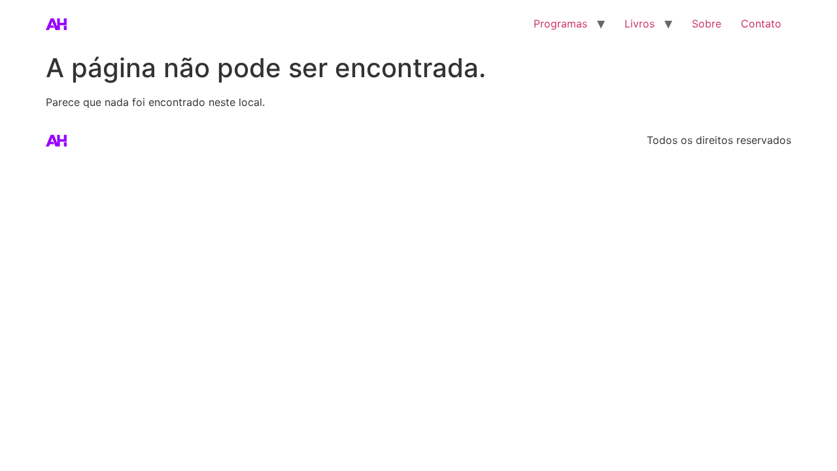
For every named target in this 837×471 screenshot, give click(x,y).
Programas (560, 23)
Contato (761, 23)
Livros (639, 23)
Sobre (706, 23)
